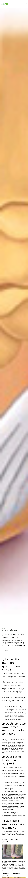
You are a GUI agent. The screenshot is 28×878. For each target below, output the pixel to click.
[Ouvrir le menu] (26, 4)
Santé (3, 628)
